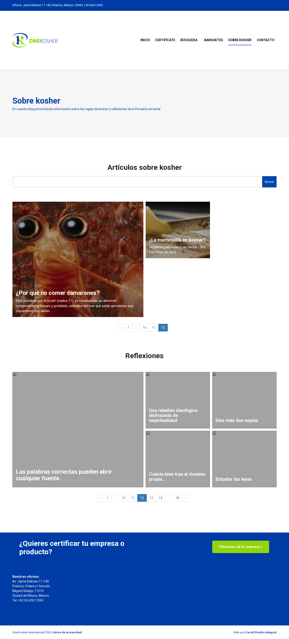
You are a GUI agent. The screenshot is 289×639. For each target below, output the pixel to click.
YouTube (274, 5)
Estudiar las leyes (234, 479)
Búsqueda (188, 40)
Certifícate (165, 40)
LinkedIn (255, 5)
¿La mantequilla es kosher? (177, 239)
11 (154, 327)
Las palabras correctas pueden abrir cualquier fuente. (64, 475)
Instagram (260, 5)
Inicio (145, 40)
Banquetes (213, 40)
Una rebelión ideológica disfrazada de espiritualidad (173, 415)
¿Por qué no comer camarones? (58, 293)
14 (160, 498)
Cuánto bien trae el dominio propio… (177, 477)
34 (177, 498)
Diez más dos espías (237, 420)
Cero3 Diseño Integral (261, 632)
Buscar (269, 181)
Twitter (264, 5)
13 (151, 498)
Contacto (265, 40)
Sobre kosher (240, 40)
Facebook (269, 5)
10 (144, 327)
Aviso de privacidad (67, 632)
